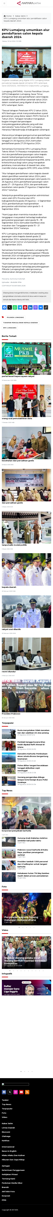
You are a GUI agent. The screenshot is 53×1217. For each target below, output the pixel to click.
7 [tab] (32, 970)
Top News (7, 790)
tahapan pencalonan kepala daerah (20, 323)
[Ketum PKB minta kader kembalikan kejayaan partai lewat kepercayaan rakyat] (26, 358)
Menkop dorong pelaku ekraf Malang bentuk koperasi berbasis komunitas (25, 960)
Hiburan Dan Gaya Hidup (13, 1160)
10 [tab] (43, 970)
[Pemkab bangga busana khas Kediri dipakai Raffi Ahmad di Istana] (9, 745)
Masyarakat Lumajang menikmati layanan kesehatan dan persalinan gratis (22, 459)
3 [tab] (26, 927)
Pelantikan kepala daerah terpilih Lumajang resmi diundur (23, 670)
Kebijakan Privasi (10, 1174)
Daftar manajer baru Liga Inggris (24, 1064)
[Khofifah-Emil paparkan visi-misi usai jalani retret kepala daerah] (26, 569)
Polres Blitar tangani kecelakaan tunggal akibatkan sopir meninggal (33, 768)
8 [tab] (36, 970)
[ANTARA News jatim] (29, 3)
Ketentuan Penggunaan (13, 1170)
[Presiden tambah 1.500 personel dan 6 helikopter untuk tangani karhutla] (9, 865)
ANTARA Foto (8, 1191)
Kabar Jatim (20, 16)
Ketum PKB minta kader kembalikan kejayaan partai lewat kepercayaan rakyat (24, 375)
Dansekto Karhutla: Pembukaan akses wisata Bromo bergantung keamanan (33, 756)
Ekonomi (6, 1132)
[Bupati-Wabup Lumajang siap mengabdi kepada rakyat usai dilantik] (26, 611)
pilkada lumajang (15, 317)
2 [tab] (23, 927)
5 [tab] (34, 927)
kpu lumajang (9, 328)
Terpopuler (8, 723)
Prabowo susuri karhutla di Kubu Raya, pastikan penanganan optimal (33, 852)
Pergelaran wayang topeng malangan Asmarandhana (21, 918)
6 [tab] (28, 970)
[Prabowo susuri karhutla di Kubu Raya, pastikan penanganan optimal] (9, 853)
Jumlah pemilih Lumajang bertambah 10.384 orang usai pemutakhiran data (24, 417)
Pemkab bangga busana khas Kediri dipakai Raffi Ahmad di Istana (31, 744)
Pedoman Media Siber (12, 1183)
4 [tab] (30, 927)
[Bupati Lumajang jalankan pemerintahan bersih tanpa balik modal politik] (26, 527)
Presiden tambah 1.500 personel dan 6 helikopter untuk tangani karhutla (33, 864)
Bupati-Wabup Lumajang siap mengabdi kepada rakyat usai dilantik (26, 628)
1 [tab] (19, 927)
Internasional (8, 1147)
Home (9, 16)
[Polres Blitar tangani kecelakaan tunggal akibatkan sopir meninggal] (9, 769)
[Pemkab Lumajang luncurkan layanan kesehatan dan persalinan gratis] (26, 485)
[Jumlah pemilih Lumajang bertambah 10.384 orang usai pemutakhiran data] (26, 400)
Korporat (6, 1196)
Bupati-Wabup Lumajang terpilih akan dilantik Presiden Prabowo (24, 712)
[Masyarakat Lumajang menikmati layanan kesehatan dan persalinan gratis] (26, 443)
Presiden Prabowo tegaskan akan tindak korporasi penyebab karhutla (22, 829)
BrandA (5, 1187)
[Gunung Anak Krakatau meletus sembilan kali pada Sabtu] (9, 841)
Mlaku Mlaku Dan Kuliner (13, 1155)
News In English (9, 1151)
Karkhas (5, 1141)
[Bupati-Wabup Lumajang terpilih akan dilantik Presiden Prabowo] (26, 696)
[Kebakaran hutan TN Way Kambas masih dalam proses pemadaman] (9, 877)
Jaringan (6, 1166)
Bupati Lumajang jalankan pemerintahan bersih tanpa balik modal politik (25, 543)
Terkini (5, 1100)
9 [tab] (39, 970)
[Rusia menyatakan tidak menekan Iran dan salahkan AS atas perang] (9, 734)
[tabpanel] (26, 909)
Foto (4, 887)
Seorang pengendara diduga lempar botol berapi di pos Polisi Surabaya (33, 779)
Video (5, 930)
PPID (4, 1200)
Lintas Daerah (8, 1128)
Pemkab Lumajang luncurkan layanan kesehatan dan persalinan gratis (26, 501)
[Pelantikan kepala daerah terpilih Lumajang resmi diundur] (26, 653)
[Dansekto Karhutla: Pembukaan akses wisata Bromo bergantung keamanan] (9, 757)
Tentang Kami (8, 1179)
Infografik (7, 974)
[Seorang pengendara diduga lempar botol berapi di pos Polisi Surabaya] (9, 781)
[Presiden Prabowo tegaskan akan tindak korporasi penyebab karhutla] (26, 813)
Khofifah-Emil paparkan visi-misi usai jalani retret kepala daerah (26, 585)
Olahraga (6, 1136)
